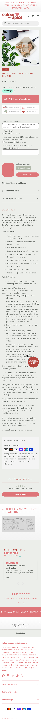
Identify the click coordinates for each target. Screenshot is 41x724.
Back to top (20, 633)
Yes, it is (7, 133)
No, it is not (17, 133)
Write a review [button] (20, 494)
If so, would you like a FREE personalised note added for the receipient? (20, 138)
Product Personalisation (12, 122)
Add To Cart (27, 175)
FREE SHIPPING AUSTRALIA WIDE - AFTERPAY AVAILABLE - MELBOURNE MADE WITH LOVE (20, 5)
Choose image (24, 168)
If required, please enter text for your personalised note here (17, 146)
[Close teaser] (27, 356)
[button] (18, 583)
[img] (21, 553)
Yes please (8, 142)
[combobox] (20, 23)
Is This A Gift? (7, 131)
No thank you (21, 142)
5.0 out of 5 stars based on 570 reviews (20, 598)
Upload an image (23, 164)
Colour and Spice (12, 719)
